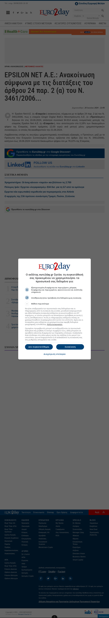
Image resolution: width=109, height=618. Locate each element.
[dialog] (54, 309)
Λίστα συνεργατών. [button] (55, 324)
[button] (54, 304)
